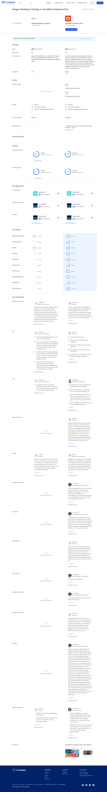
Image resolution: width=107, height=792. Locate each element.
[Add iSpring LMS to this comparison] (58, 193)
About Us (47, 772)
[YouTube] (83, 785)
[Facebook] (86, 785)
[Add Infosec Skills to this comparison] (58, 205)
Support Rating (15, 265)
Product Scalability (16, 288)
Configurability (15, 282)
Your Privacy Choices (38, 784)
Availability (14, 253)
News (46, 777)
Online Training (15, 271)
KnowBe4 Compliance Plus (74, 23)
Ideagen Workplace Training (40, 23)
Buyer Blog (64, 774)
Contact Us (47, 779)
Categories (48, 2)
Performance (15, 259)
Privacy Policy (28, 784)
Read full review (38, 324)
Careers (46, 775)
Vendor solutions (59, 2)
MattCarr (74, 454)
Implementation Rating (17, 276)
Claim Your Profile (84, 774)
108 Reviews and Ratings (70, 25)
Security (22, 784)
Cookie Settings (61, 784)
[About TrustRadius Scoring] (32, 49)
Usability (14, 247)
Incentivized (71, 320)
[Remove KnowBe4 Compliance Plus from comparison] (94, 16)
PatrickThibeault (75, 483)
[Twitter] (90, 785)
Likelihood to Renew (17, 241)
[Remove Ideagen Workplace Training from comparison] (60, 16)
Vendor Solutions (84, 772)
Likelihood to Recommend (18, 236)
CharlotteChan (41, 302)
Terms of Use (15, 784)
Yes (76, 38)
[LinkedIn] (93, 785)
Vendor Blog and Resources (86, 775)
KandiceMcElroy (75, 708)
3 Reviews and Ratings (35, 25)
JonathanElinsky (75, 380)
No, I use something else (86, 38)
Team (46, 774)
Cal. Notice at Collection (50, 784)
